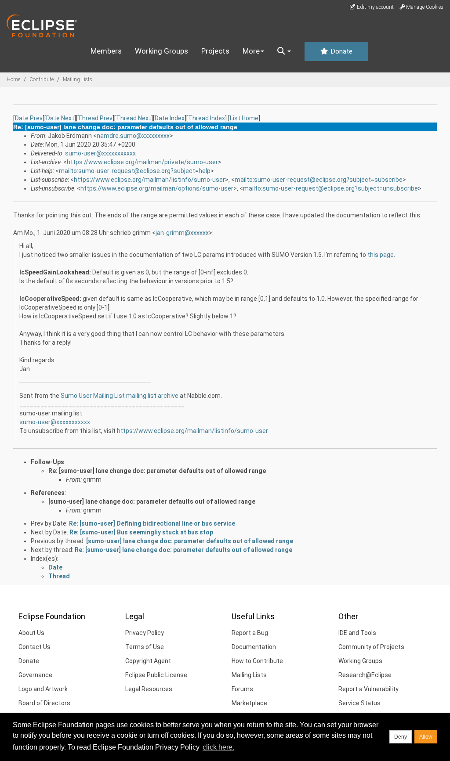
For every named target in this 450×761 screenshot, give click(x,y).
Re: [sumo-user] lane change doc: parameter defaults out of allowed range (157, 470)
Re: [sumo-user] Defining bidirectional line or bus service (152, 523)
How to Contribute (257, 660)
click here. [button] (218, 747)
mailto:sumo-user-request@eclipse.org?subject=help (134, 170)
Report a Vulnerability (368, 688)
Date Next (60, 118)
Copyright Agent (148, 660)
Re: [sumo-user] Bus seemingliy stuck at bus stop (141, 532)
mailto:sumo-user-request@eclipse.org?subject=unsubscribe (330, 188)
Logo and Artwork (43, 688)
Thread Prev (95, 118)
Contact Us (34, 646)
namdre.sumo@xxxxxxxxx (133, 135)
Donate (340, 51)
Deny (400, 737)
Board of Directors (44, 703)
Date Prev (29, 118)
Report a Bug (250, 632)
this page (380, 254)
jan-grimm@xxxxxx (182, 232)
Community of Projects (371, 646)
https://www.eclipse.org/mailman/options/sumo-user (156, 188)
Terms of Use (144, 646)
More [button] (251, 51)
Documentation (254, 646)
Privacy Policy (144, 632)
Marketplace (249, 703)
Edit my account (375, 7)
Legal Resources (148, 688)
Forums (242, 688)
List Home (244, 118)
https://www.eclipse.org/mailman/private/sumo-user (142, 162)
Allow (425, 737)
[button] (284, 51)
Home (13, 79)
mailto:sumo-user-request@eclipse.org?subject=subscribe (319, 179)
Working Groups (161, 51)
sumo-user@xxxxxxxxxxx (100, 153)
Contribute (41, 79)
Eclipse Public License (156, 674)
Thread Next (133, 118)
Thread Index (206, 118)
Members (106, 51)
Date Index (170, 118)
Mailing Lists (77, 79)
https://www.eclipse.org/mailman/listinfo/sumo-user (149, 179)
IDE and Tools (357, 632)
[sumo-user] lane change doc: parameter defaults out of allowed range (151, 501)
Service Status (359, 703)
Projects (215, 51)
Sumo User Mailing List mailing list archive (119, 395)
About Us (31, 632)
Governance (35, 674)
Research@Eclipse (365, 674)
